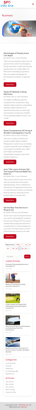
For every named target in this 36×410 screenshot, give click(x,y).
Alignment (9, 374)
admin (8, 58)
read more (10, 84)
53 (22, 248)
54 (25, 248)
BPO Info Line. (24, 405)
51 (16, 248)
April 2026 (9, 387)
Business (24, 58)
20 (29, 244)
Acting (8, 366)
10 (26, 244)
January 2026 (10, 392)
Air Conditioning (10, 371)
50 (13, 248)
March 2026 (9, 389)
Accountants (9, 363)
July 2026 (9, 381)
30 (8, 248)
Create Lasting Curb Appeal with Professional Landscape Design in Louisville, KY (16, 306)
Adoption (8, 368)
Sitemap (24, 407)
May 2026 (9, 384)
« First (17, 244)
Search (27, 256)
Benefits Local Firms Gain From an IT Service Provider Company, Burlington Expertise (17, 350)
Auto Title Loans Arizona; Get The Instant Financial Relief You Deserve (17, 171)
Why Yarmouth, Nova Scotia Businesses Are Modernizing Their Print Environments (18, 328)
